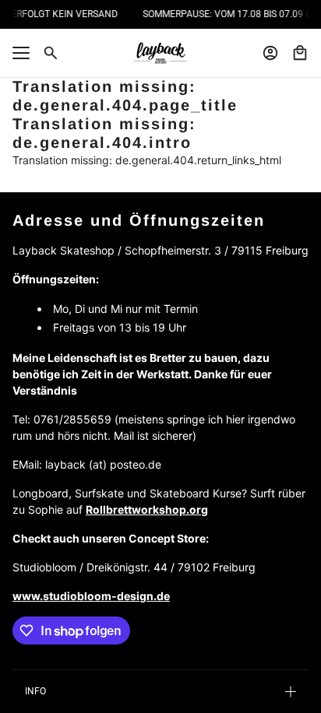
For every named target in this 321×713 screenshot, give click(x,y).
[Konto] (270, 52)
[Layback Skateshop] (160, 53)
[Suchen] (50, 52)
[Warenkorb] (300, 52)
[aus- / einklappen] (21, 53)
